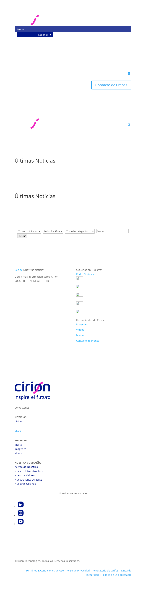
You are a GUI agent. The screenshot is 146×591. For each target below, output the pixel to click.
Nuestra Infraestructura (29, 471)
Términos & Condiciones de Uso (45, 570)
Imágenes (82, 324)
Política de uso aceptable (116, 574)
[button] (35, 34)
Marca (80, 335)
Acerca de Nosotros (26, 467)
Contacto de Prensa (111, 85)
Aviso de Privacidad (78, 570)
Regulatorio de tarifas (105, 570)
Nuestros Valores (25, 475)
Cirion (18, 421)
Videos (80, 329)
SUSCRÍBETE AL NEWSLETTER (32, 281)
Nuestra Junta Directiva (28, 479)
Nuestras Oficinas (25, 483)
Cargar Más (73, 253)
